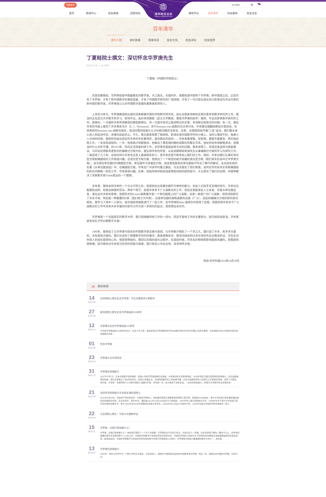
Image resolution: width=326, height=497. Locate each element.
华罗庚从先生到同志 (111, 358)
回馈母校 (135, 13)
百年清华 (213, 13)
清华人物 (116, 40)
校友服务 (232, 13)
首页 (71, 13)
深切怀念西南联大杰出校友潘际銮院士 (120, 393)
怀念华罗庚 (106, 344)
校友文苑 (172, 40)
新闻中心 (91, 13)
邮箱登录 (70, 5)
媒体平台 (194, 13)
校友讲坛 (191, 40)
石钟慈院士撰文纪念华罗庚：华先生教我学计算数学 (127, 298)
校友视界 (209, 40)
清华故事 (135, 40)
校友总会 (252, 13)
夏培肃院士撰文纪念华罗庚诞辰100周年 (121, 312)
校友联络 (113, 13)
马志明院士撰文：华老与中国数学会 (119, 414)
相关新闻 (103, 286)
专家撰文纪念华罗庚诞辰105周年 (117, 326)
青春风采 (153, 40)
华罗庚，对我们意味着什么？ (115, 428)
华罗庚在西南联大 (109, 371)
